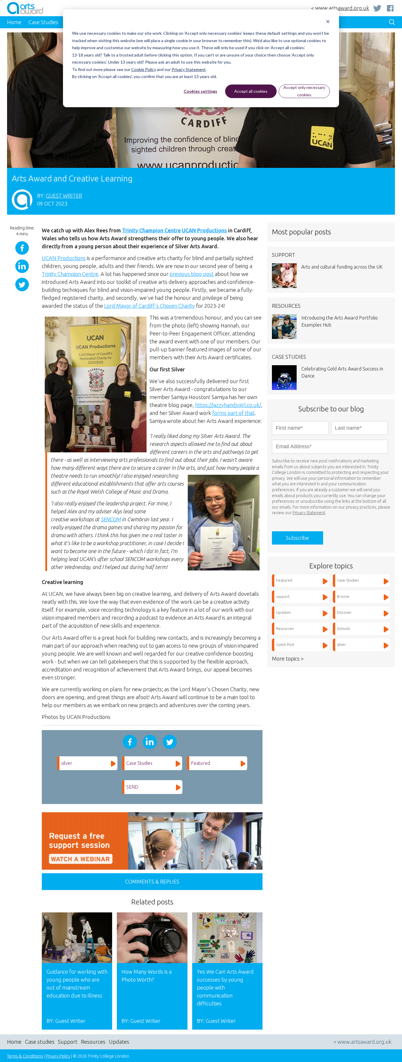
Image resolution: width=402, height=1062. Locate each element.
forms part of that (233, 413)
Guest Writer (64, 195)
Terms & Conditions (25, 1056)
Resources (285, 628)
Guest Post (285, 644)
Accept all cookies (251, 91)
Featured (200, 763)
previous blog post (192, 274)
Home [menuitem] (14, 22)
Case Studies (139, 763)
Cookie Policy (143, 69)
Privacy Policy (58, 1056)
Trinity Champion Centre (151, 230)
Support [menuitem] (67, 1042)
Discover (344, 612)
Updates (283, 612)
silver (66, 763)
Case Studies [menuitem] (43, 22)
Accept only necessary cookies (304, 91)
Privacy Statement (189, 69)
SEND (132, 787)
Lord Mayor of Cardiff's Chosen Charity (149, 306)
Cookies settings (200, 91)
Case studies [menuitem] (39, 1042)
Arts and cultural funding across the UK (342, 266)
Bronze (343, 596)
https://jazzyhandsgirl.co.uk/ (228, 405)
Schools (343, 628)
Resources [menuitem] (93, 1042)
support (283, 596)
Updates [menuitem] (119, 1042)
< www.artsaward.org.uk (340, 8)
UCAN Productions (204, 230)
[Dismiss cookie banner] (328, 22)
